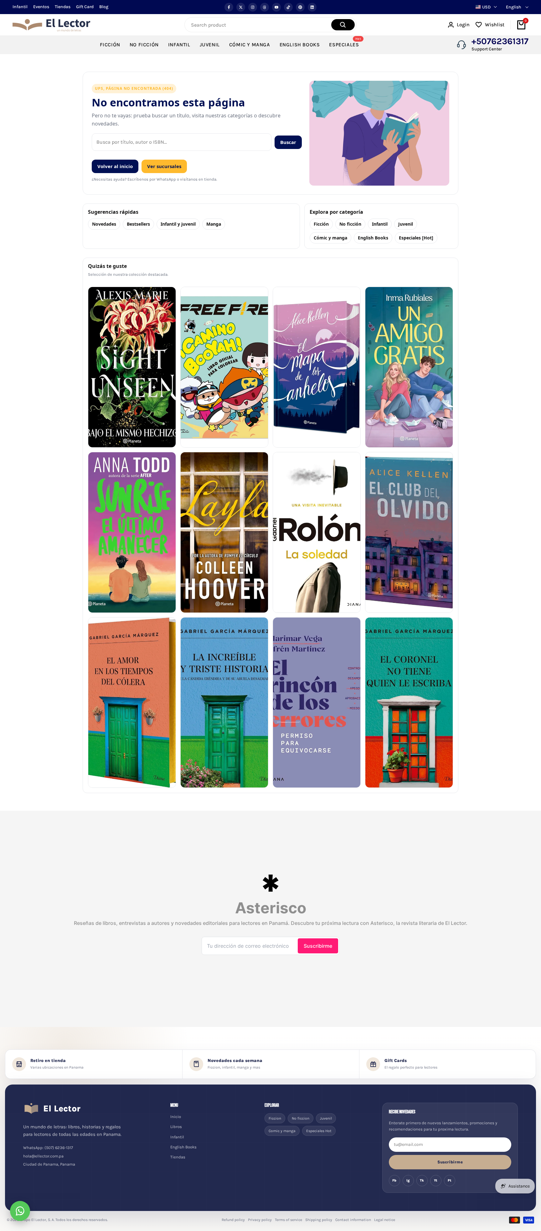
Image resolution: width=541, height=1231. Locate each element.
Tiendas (62, 6)
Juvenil (405, 224)
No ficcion (300, 1118)
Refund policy (233, 1220)
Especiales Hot (319, 1131)
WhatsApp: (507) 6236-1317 (48, 1147)
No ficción (350, 224)
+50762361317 (499, 41)
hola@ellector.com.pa (43, 1156)
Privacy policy (260, 1220)
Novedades (104, 224)
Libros (176, 1126)
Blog (103, 6)
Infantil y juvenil (178, 224)
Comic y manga (282, 1131)
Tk (422, 1180)
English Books (373, 238)
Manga (213, 224)
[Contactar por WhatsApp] (20, 1211)
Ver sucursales (164, 166)
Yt (435, 1180)
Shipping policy (318, 1220)
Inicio (175, 1116)
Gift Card (85, 6)
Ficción (321, 224)
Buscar (288, 142)
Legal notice (384, 1220)
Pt (449, 1180)
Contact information (353, 1220)
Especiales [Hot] (416, 238)
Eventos (41, 6)
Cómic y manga (330, 238)
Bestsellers (138, 224)
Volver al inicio (115, 166)
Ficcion (275, 1118)
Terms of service (288, 1220)
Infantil (20, 6)
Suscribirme (450, 1162)
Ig (408, 1180)
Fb (394, 1180)
